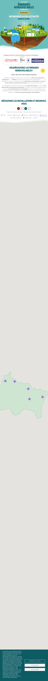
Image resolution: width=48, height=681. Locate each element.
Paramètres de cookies (35, 661)
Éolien (36, 117)
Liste (28, 108)
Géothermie (25, 115)
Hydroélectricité (34, 115)
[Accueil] (24, 10)
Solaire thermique (28, 117)
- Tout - (4, 115)
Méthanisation (44, 115)
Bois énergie (17, 115)
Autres (10, 115)
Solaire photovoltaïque (16, 117)
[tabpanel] (24, 387)
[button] (5, 381)
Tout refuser (34, 665)
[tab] (20, 108)
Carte (21, 108)
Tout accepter (35, 669)
